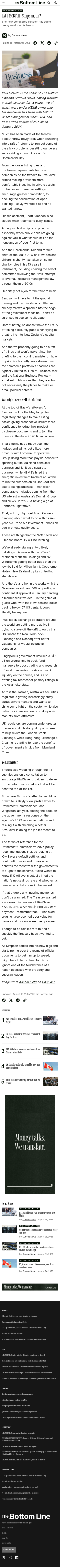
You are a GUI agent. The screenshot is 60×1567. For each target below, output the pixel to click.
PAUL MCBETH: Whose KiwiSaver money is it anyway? (19, 1446)
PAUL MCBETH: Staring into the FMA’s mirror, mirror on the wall (23, 1355)
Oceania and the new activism (12, 1333)
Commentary (6, 1427)
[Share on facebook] (36, 43)
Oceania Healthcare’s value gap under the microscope (21, 1493)
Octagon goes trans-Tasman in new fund (16, 1406)
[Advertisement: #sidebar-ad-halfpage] (30, 1144)
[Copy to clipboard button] (55, 43)
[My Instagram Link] (10, 1557)
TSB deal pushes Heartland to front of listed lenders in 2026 (23, 1417)
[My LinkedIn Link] (16, 1557)
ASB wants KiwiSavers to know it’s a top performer (19, 1316)
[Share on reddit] (49, 43)
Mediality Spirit (27, 1523)
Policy (4, 1349)
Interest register (6, 1543)
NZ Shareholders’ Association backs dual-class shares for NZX (24, 1339)
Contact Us (5, 1538)
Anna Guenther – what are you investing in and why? (20, 1487)
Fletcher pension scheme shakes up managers (18, 1394)
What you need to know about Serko (14, 1322)
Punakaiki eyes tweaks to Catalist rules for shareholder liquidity (25, 1366)
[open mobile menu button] (4, 2)
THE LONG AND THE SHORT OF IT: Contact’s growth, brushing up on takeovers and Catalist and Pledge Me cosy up (29, 1452)
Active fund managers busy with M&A (14, 1400)
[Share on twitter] (42, 43)
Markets (5, 1310)
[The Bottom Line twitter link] (4, 1557)
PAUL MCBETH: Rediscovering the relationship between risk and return (27, 1372)
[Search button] (48, 2)
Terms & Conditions (7, 1528)
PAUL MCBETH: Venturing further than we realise (19, 1433)
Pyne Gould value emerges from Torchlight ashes (19, 1411)
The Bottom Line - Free (12, 11)
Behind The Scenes (8, 1470)
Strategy (5, 1388)
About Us (4, 1533)
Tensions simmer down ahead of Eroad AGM (17, 1499)
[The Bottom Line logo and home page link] (30, 2)
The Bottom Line (11, 1523)
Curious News (19, 35)
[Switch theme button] (55, 2)
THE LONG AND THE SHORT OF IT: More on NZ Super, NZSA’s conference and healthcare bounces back (27, 1439)
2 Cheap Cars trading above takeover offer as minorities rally (24, 1328)
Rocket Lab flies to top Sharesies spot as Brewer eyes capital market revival (29, 1378)
